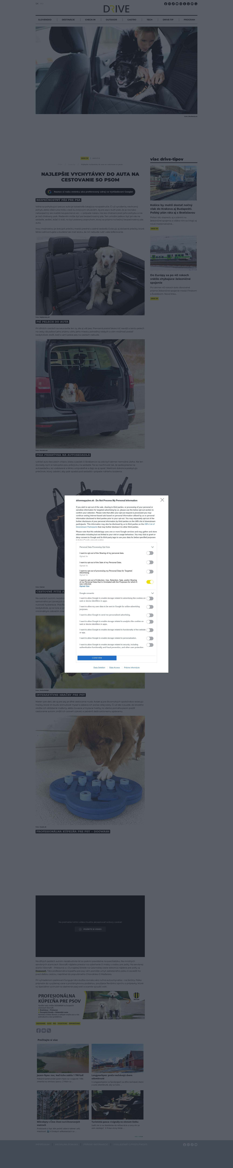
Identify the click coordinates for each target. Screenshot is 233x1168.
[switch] (149, 553)
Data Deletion (99, 667)
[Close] (163, 500)
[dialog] (116, 584)
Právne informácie (132, 667)
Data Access (114, 667)
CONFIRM (97, 658)
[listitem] (116, 547)
